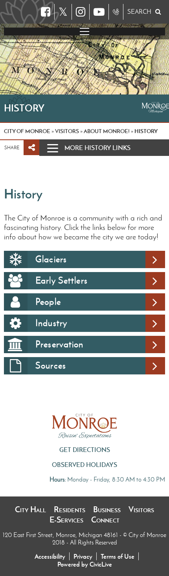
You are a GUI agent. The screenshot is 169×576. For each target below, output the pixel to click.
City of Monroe (27, 131)
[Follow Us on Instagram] (80, 12)
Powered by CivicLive (84, 564)
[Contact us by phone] (116, 12)
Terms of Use (117, 556)
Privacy (82, 556)
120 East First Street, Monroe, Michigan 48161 (61, 535)
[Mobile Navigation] (84, 31)
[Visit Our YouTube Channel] (99, 12)
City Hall (30, 509)
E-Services (66, 520)
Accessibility (50, 556)
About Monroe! (107, 131)
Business (107, 509)
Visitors (141, 509)
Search (139, 11)
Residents (69, 509)
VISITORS (67, 131)
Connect (105, 520)
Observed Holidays (84, 465)
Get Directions (84, 450)
